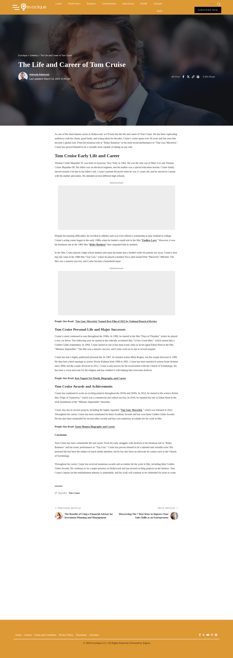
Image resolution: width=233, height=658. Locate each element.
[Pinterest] (216, 635)
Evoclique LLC (99, 643)
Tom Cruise (74, 493)
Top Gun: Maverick (131, 410)
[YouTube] (208, 635)
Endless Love (149, 240)
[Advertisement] (116, 207)
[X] (203, 635)
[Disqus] (116, 571)
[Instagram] (212, 635)
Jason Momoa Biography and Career (95, 426)
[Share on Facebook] (183, 76)
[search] (218, 4)
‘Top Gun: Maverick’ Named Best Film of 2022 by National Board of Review (116, 321)
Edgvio (146, 643)
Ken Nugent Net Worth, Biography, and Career (100, 378)
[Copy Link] (193, 76)
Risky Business (98, 244)
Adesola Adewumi (39, 74)
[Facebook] (199, 635)
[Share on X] (188, 76)
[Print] (198, 76)
